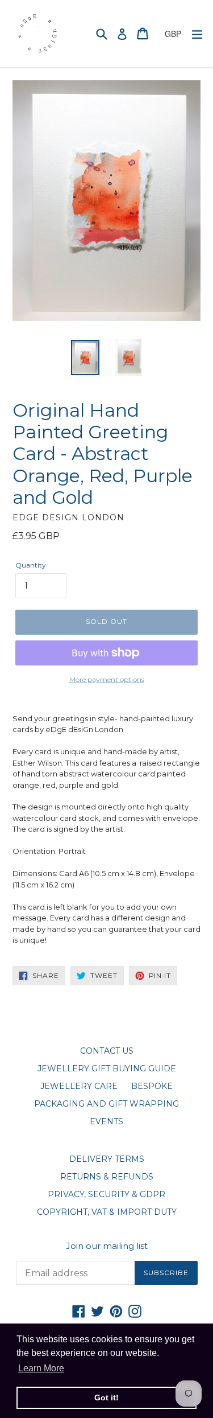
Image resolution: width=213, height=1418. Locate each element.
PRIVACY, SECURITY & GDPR (106, 1194)
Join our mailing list (107, 1246)
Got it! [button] (106, 1397)
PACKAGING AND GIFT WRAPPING (106, 1104)
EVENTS (106, 1121)
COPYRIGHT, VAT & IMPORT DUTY (107, 1212)
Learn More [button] (41, 1368)
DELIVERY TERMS (106, 1159)
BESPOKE (152, 1086)
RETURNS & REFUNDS (106, 1177)
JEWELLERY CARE (79, 1086)
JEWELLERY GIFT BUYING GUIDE (106, 1068)
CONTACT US (106, 1051)
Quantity (30, 565)
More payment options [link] (106, 679)
